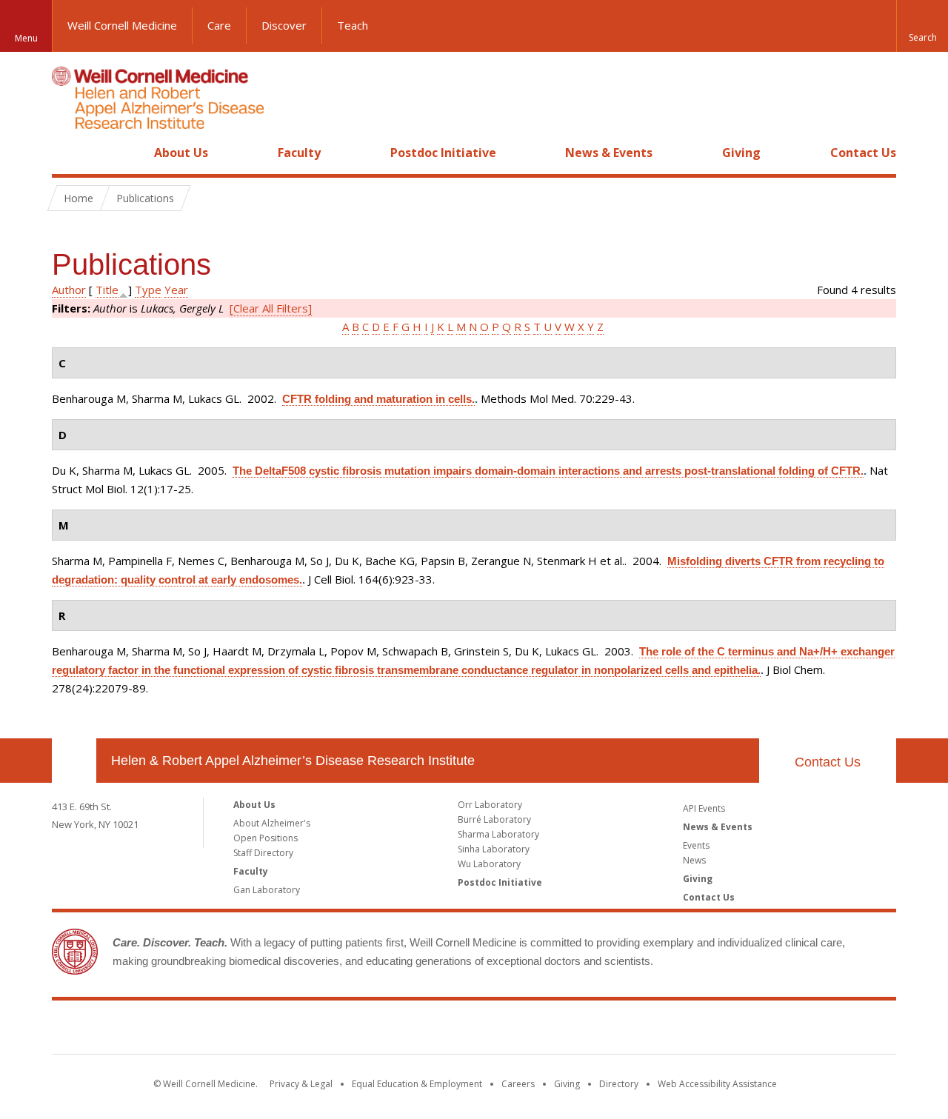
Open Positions (265, 838)
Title (107, 289)
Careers (518, 1084)
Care (219, 25)
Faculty (299, 152)
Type (148, 289)
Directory (618, 1084)
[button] (922, 26)
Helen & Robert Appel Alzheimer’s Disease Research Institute (293, 760)
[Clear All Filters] (271, 308)
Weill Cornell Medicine (122, 25)
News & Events (608, 152)
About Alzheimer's (271, 823)
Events (696, 845)
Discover (284, 25)
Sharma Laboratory (498, 834)
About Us (181, 152)
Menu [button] (26, 38)
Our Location (74, 760)
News (694, 860)
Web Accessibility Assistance (717, 1084)
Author (69, 289)
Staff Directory (263, 852)
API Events (704, 808)
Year (176, 289)
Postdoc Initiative (443, 152)
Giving (741, 152)
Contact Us (863, 152)
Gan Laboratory (266, 889)
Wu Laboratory (489, 864)
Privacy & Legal (301, 1084)
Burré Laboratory (494, 819)
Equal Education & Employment (417, 1084)
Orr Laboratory (490, 804)
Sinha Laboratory (494, 849)
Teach (352, 25)
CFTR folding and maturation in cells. (378, 399)
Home (68, 152)
